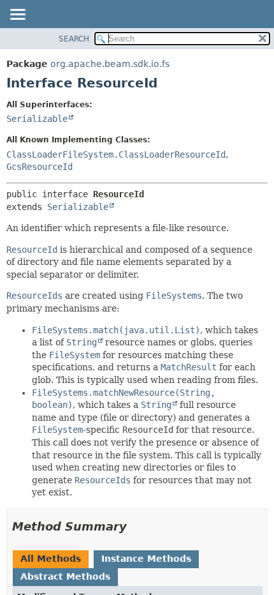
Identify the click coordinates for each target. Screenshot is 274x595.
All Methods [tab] (50, 559)
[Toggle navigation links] (17, 15)
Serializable (37, 119)
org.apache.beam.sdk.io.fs (109, 64)
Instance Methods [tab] (146, 559)
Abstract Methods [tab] (65, 576)
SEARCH (74, 38)
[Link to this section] (136, 526)
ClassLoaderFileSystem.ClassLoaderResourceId (116, 154)
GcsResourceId (39, 167)
